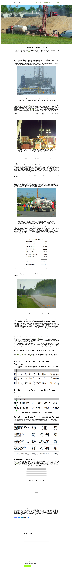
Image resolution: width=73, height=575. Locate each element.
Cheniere (17, 463)
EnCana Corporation (31, 51)
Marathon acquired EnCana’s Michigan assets (35, 52)
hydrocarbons (45, 526)
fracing (38, 526)
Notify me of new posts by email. (30, 563)
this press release (20, 354)
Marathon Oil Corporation (22, 52)
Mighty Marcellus (46, 356)
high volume (41, 526)
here (21, 347)
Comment (26, 540)
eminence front (30, 164)
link (30, 355)
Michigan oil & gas (50, 526)
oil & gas (54, 526)
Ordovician (31, 508)
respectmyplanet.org (17, 2)
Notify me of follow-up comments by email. (32, 561)
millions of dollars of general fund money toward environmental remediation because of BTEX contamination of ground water (38, 328)
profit (57, 526)
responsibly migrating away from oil (35, 338)
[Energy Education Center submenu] (51, 2)
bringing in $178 (33, 109)
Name (25, 550)
